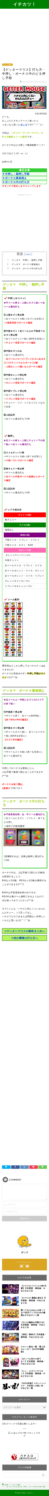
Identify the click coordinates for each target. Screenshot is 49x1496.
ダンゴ (23, 125)
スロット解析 (7, 64)
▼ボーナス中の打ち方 (16, 182)
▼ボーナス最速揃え (14, 178)
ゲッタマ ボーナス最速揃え (26, 264)
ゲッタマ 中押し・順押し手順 (27, 260)
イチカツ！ (24, 4)
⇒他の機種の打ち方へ (24, 937)
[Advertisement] (24, 34)
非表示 (28, 254)
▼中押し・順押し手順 (16, 173)
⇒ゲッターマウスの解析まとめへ (24, 931)
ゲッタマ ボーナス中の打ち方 (27, 268)
